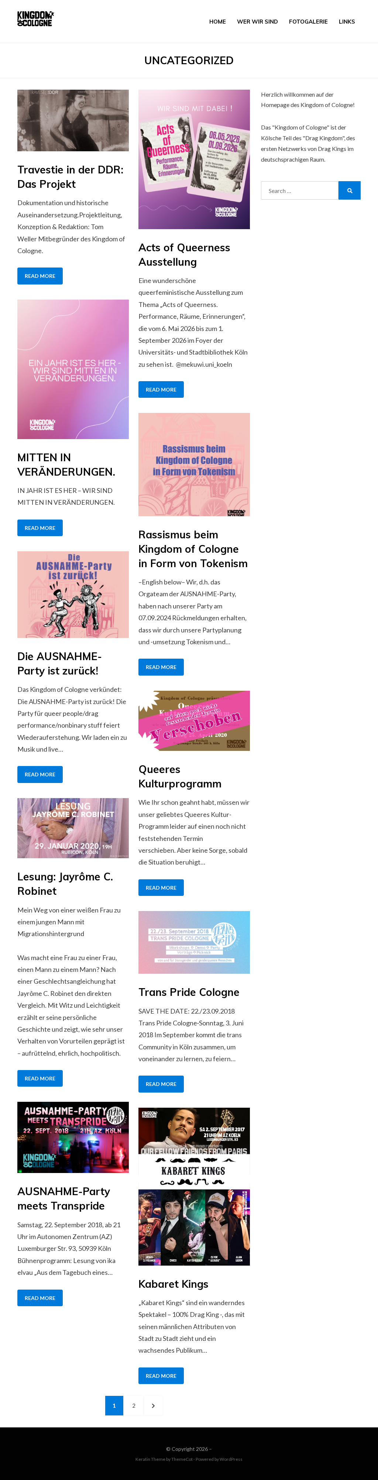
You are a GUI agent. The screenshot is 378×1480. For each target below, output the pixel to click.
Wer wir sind (257, 21)
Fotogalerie (308, 21)
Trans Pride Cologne (189, 992)
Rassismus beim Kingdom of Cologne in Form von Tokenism (193, 549)
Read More (40, 276)
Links (347, 21)
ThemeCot (182, 1459)
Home (217, 21)
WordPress (231, 1459)
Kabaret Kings (173, 1283)
